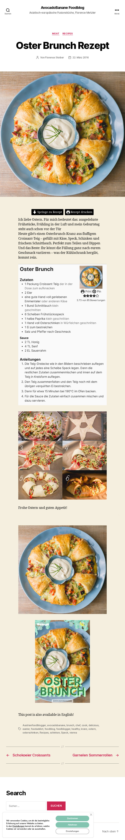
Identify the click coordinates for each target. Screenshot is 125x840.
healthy (75, 728)
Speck (64, 732)
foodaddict (37, 728)
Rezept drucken (81, 212)
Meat (55, 33)
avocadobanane (56, 725)
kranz (84, 728)
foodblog (50, 728)
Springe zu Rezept (49, 212)
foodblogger (63, 728)
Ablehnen (72, 824)
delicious (94, 725)
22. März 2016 (81, 57)
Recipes (67, 33)
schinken (55, 732)
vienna (73, 732)
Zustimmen (72, 818)
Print (88, 291)
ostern (92, 728)
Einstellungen (18, 826)
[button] (84, 296)
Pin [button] (98, 291)
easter (26, 728)
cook (84, 725)
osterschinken (30, 732)
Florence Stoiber (54, 57)
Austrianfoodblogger (34, 725)
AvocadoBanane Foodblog (62, 7)
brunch (70, 725)
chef (77, 725)
